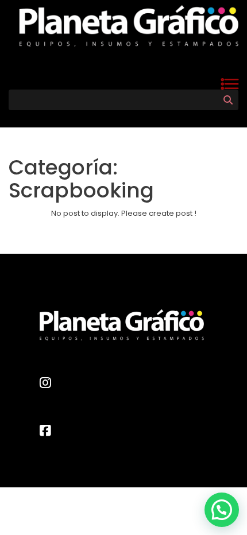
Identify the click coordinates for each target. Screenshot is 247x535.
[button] (221, 510)
